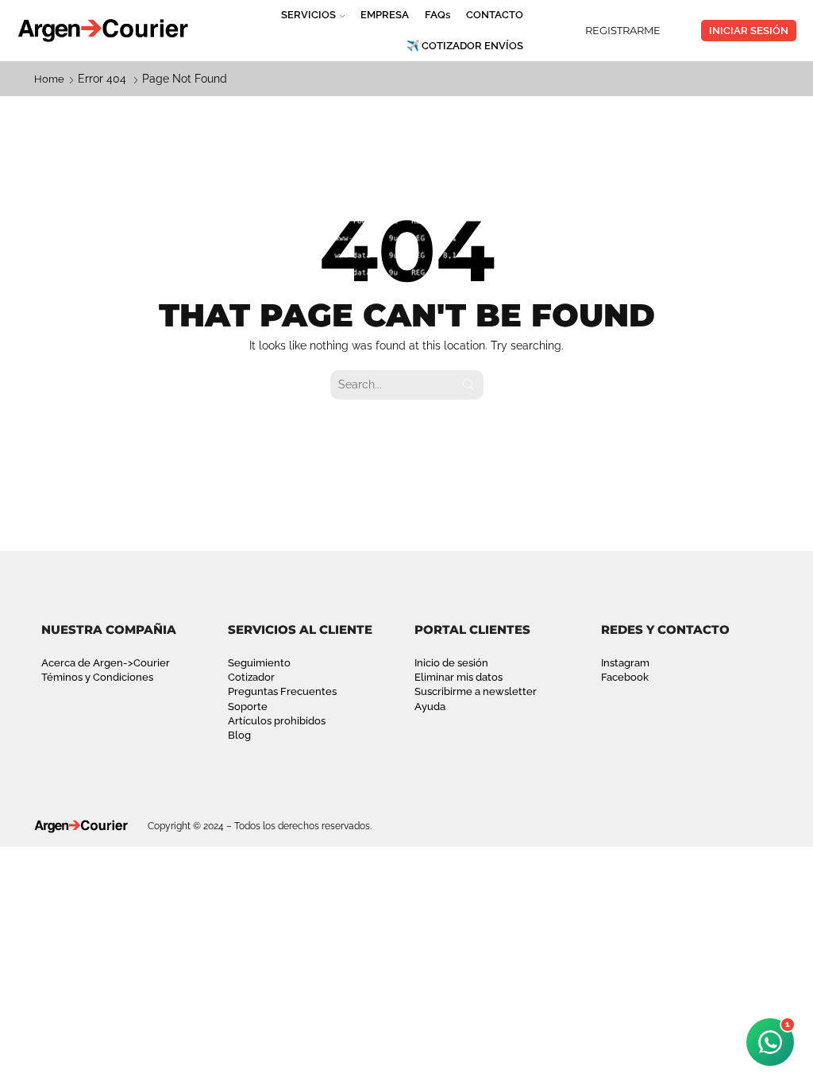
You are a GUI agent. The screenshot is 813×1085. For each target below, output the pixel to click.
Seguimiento (259, 663)
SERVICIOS (308, 15)
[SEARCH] (469, 385)
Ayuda (429, 706)
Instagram (625, 663)
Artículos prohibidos (277, 721)
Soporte (248, 706)
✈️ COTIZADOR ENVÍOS (464, 46)
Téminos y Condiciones (97, 677)
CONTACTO (494, 15)
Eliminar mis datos (458, 677)
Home (49, 79)
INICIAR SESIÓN (748, 31)
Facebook (625, 677)
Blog (239, 735)
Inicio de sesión (451, 663)
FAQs (437, 15)
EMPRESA (384, 15)
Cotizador (251, 677)
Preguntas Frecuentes (282, 691)
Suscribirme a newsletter (475, 691)
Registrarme (623, 30)
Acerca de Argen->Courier (105, 663)
